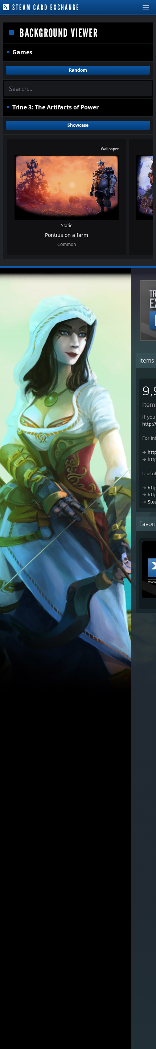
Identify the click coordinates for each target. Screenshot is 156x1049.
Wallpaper (110, 148)
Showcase (78, 125)
